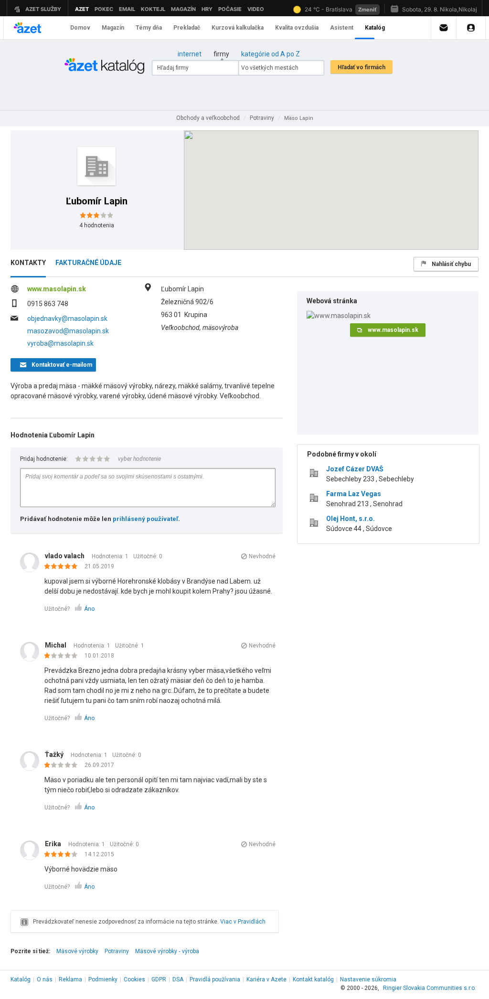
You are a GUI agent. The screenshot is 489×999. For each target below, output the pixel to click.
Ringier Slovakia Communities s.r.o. (429, 988)
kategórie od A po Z (270, 54)
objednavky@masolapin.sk (67, 318)
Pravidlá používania (215, 979)
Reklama (70, 979)
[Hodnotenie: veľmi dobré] (63, 855)
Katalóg (21, 979)
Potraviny (117, 951)
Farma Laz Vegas (353, 494)
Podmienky (102, 979)
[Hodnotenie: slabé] (63, 656)
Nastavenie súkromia (368, 979)
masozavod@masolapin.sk (68, 331)
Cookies (134, 979)
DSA (177, 979)
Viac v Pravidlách (243, 921)
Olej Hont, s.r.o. (350, 518)
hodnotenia (96, 225)
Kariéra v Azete (266, 979)
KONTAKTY (28, 262)
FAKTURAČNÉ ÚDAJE (88, 262)
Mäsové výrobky (77, 951)
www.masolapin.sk (56, 289)
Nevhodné (262, 556)
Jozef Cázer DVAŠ (354, 469)
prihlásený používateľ (145, 518)
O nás (45, 979)
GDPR (158, 979)
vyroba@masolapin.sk (60, 343)
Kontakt (313, 979)
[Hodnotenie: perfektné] (63, 567)
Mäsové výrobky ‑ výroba (167, 951)
